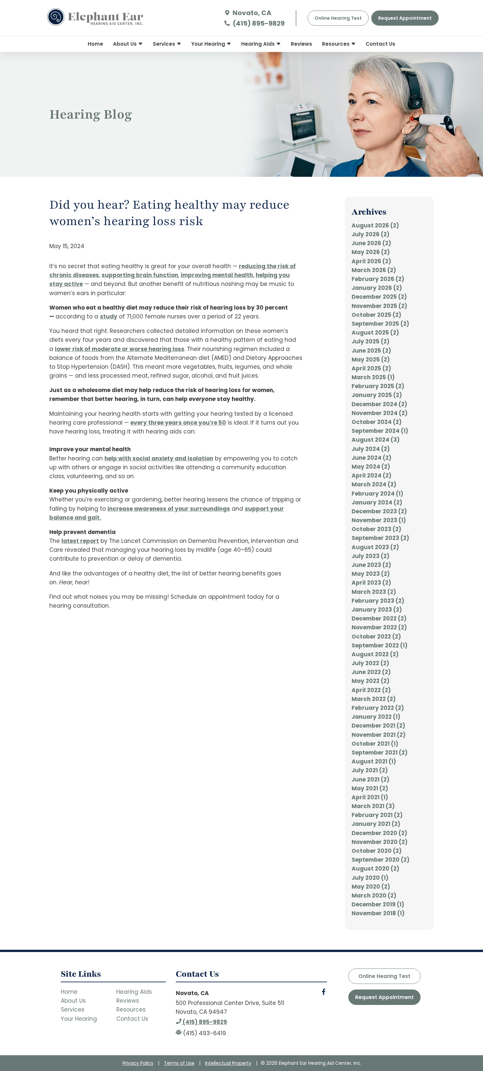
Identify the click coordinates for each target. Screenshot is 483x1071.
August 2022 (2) (375, 654)
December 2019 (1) (378, 904)
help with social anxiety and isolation (158, 458)
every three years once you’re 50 (178, 423)
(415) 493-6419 (203, 1033)
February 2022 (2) (378, 708)
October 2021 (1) (375, 744)
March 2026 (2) (374, 270)
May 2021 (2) (370, 788)
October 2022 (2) (376, 636)
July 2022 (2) (370, 663)
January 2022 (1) (376, 717)
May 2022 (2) (370, 681)
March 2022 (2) (374, 699)
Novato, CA (251, 12)
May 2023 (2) (371, 574)
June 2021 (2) (370, 779)
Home (95, 43)
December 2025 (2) (379, 297)
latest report (80, 541)
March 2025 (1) (373, 377)
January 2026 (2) (377, 288)
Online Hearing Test (384, 976)
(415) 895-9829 (258, 23)
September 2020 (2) (380, 860)
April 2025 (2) (371, 368)
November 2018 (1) (378, 913)
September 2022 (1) (379, 645)
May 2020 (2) (371, 887)
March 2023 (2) (374, 592)
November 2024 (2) (379, 413)
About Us (125, 43)
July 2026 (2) (370, 234)
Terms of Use (179, 1063)
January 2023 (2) (377, 610)
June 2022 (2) (371, 672)
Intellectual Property (228, 1063)
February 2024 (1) (377, 494)
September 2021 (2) (379, 753)
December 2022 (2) (379, 618)
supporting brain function (140, 275)
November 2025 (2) (379, 306)
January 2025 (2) (377, 395)
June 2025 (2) (371, 351)
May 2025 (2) (371, 359)
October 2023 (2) (376, 529)
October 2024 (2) (377, 422)
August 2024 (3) (376, 440)
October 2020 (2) (377, 851)
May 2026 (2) (371, 252)
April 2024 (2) (371, 475)
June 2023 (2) (371, 565)
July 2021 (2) (370, 770)
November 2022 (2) (379, 627)
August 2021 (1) (374, 761)
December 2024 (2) (379, 404)
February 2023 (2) (378, 601)
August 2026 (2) (375, 225)
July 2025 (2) (370, 341)
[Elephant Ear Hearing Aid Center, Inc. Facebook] (323, 993)
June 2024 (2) (371, 458)
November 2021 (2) (378, 735)
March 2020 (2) (374, 895)
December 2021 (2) (378, 726)
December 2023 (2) (379, 511)
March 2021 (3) (373, 806)
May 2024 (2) (371, 467)
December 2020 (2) (379, 833)
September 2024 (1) (380, 431)
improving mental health (217, 275)
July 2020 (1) (370, 878)
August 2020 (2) (375, 869)
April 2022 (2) (371, 690)
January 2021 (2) (376, 824)
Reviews (301, 43)
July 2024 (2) (371, 449)
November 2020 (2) (379, 842)
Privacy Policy (138, 1063)
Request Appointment (384, 997)
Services (164, 43)
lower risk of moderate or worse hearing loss (119, 349)
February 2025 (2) (378, 386)
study (108, 316)
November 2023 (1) (379, 520)
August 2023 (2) (375, 547)
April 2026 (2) (371, 261)
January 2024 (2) (377, 502)
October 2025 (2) (376, 315)
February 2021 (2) (377, 815)
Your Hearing (208, 43)
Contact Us (380, 43)
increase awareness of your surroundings (168, 509)
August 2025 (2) (375, 333)
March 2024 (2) (374, 484)
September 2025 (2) (380, 324)
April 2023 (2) (371, 583)
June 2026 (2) (371, 243)
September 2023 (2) (380, 538)
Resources (336, 43)
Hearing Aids (258, 43)
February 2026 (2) (378, 279)
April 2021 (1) (370, 797)
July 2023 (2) (370, 556)
